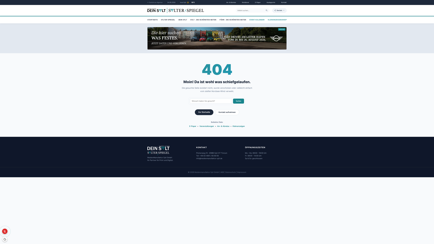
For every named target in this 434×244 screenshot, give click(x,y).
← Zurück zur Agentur (155, 2)
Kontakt (284, 2)
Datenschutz (230, 172)
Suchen (238, 101)
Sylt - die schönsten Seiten (203, 20)
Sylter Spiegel (168, 20)
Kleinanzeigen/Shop (277, 20)
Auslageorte (271, 2)
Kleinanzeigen (239, 126)
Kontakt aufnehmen (227, 112)
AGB (222, 172)
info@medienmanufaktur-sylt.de (209, 158)
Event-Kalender (257, 20)
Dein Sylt (182, 20)
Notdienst (245, 2)
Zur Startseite (204, 112)
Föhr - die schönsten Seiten (233, 20)
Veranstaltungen (206, 126)
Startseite (152, 20)
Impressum (241, 172)
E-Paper (258, 2)
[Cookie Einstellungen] (4, 239)
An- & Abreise (231, 2)
